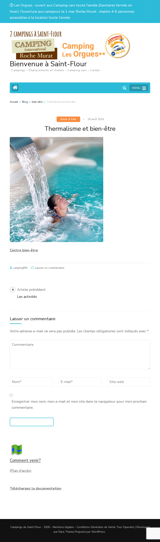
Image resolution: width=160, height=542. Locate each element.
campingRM (20, 268)
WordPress (98, 532)
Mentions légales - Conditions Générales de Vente (84, 527)
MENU (136, 88)
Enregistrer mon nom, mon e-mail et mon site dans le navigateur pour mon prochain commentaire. (79, 404)
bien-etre (68, 119)
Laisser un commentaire (49, 268)
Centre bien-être (24, 250)
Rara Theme (66, 532)
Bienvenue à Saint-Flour (48, 64)
